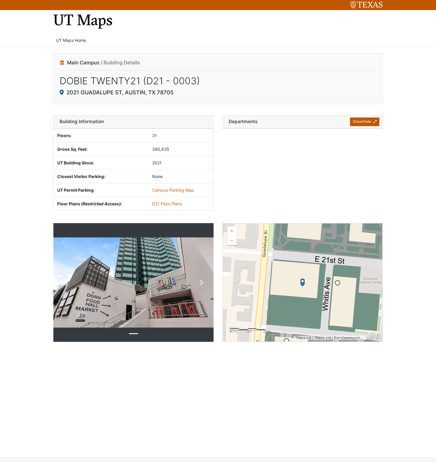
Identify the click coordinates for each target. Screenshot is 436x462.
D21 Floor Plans (167, 203)
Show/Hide (362, 121)
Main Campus (83, 63)
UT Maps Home (71, 40)
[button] (65, 282)
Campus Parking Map (173, 190)
